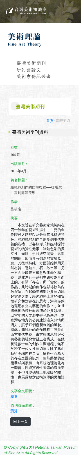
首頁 (50, 121)
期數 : (15, 147)
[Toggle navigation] (67, 10)
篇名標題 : (19, 180)
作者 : (15, 202)
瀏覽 (14, 396)
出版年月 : (19, 164)
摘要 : (15, 218)
